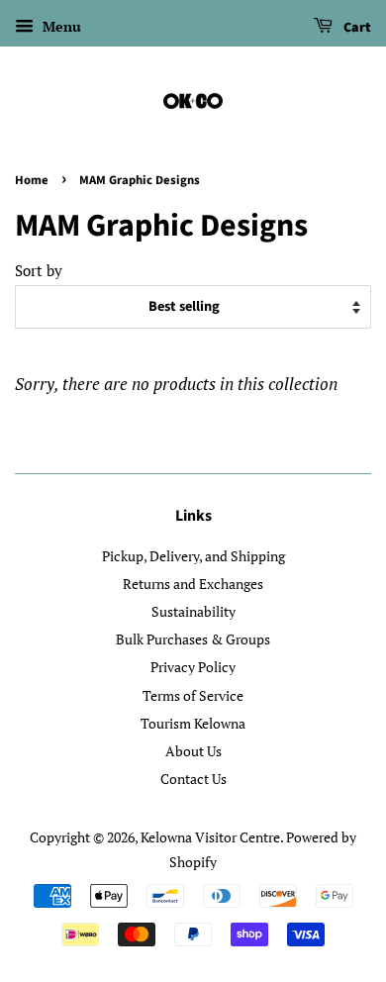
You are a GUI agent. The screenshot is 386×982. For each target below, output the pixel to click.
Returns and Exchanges (193, 583)
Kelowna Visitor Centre (210, 837)
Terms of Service (193, 695)
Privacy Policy (193, 666)
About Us (193, 750)
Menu (60, 26)
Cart (355, 28)
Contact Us (193, 778)
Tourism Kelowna (193, 723)
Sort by (38, 270)
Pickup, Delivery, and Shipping (193, 555)
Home (31, 180)
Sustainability (193, 611)
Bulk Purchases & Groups (193, 639)
